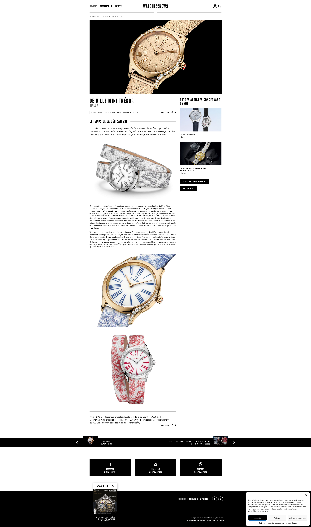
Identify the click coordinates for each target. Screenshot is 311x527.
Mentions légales (291, 523)
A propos (204, 499)
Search (219, 6)
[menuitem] (215, 6)
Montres (93, 6)
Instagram (220, 499)
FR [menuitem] (215, 6)
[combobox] (133, 419)
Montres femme (96, 112)
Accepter (257, 518)
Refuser (277, 518)
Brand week (116, 6)
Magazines (104, 6)
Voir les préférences (297, 518)
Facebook (172, 112)
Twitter (175, 112)
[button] (306, 495)
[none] (215, 6)
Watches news (94, 16)
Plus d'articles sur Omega (194, 181)
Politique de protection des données (271, 523)
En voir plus (188, 188)
